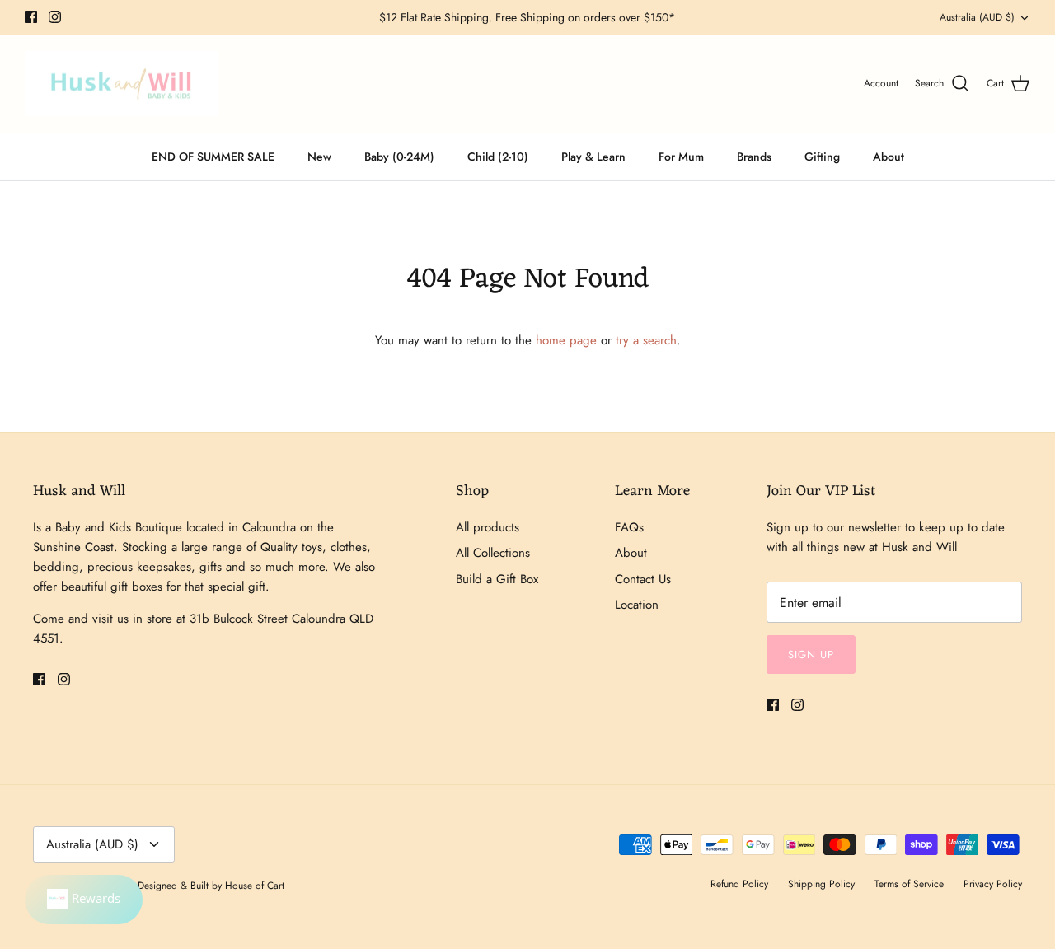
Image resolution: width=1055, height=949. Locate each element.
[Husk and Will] (121, 84)
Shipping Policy (821, 884)
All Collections (493, 553)
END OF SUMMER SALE (213, 156)
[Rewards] (84, 899)
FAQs (629, 527)
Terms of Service (909, 884)
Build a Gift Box (497, 579)
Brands (754, 156)
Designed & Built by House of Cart (211, 885)
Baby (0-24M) (399, 156)
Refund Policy (739, 884)
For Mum (681, 156)
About (888, 156)
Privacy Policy (993, 884)
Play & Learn (593, 156)
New (319, 156)
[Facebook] (31, 17)
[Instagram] (55, 17)
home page (566, 340)
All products (487, 527)
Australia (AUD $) (977, 17)
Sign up (811, 654)
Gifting (822, 156)
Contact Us (643, 579)
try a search (646, 340)
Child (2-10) (497, 156)
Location (637, 605)
